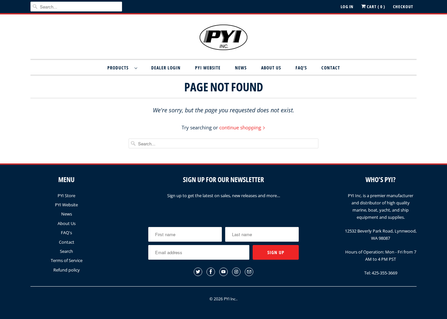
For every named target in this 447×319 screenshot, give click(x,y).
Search (66, 251)
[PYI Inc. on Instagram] (236, 272)
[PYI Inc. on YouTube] (223, 272)
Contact (330, 68)
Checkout (403, 6)
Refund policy (66, 270)
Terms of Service (66, 260)
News (241, 68)
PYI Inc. (230, 299)
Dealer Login (166, 68)
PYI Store (66, 195)
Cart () (375, 6)
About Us (271, 68)
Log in (347, 6)
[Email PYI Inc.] (249, 272)
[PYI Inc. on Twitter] (198, 272)
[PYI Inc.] (223, 38)
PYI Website (208, 68)
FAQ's (301, 68)
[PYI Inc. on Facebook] (210, 272)
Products (119, 68)
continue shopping (240, 127)
